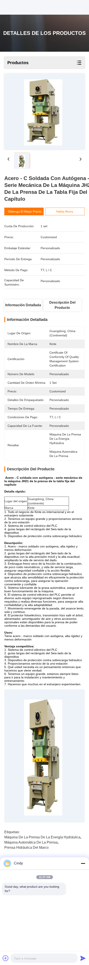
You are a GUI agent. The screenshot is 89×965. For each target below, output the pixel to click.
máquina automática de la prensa (31, 842)
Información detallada (23, 305)
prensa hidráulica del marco (26, 847)
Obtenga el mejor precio (24, 211)
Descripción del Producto (62, 305)
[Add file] (6, 958)
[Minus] (83, 863)
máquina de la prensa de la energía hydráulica (42, 837)
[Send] (82, 958)
